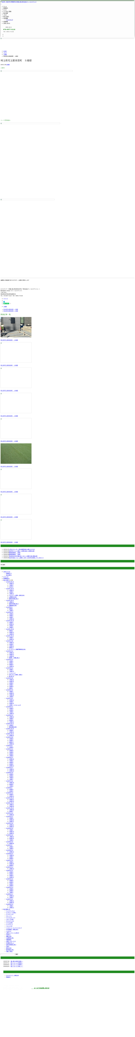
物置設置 (9, 939)
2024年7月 (9, 781)
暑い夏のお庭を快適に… (17, 961)
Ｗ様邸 (11, 720)
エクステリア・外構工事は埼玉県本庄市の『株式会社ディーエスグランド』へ (20, 1032)
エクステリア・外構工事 (12, 975)
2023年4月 (9, 668)
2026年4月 (9, 879)
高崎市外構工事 (13, 598)
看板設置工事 (13, 727)
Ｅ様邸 (11, 708)
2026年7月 (9, 899)
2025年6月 (9, 841)
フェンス (9, 926)
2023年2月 (9, 651)
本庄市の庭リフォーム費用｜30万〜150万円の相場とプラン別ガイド (26, 558)
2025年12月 (10, 808)
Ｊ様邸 (11, 836)
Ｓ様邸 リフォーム (15, 705)
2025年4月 (9, 828)
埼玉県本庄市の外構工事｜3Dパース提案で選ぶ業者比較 (23, 556)
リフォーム (12, 673)
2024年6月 (9, 772)
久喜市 (11, 587)
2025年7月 (9, 845)
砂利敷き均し (10, 943)
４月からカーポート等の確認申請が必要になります (22, 549)
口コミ (5, 10)
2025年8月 (9, 850)
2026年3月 (9, 870)
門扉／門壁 (9, 951)
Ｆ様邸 (11, 679)
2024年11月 (10, 728)
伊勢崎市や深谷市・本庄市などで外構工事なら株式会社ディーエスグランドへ (85, 991)
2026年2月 (9, 867)
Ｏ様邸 (11, 654)
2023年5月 (9, 678)
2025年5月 (9, 835)
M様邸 (11, 631)
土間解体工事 (13, 597)
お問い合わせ (6, 23)
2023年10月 (10, 620)
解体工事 (9, 948)
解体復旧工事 (10, 950)
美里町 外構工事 (14, 658)
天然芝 (8, 934)
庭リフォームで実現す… (17, 964)
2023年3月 (9, 659)
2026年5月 (9, 887)
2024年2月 (9, 745)
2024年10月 (10, 723)
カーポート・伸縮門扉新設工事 (17, 649)
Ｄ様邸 (11, 750)
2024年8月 (9, 787)
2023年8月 (9, 706)
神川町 (11, 676)
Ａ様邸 (11, 614)
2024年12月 (10, 733)
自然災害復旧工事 (11, 944)
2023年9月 (9, 715)
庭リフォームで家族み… (17, 963)
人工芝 (8, 931)
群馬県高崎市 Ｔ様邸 (14, 552)
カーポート (9, 914)
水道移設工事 (10, 938)
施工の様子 (6, 16)
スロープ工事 (10, 919)
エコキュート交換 (11, 912)
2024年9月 (9, 793)
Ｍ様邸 (11, 624)
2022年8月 (9, 607)
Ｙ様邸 (11, 593)
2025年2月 (9, 816)
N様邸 (11, 609)
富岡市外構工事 (13, 604)
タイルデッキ (10, 921)
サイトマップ (9, 20)
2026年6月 (9, 894)
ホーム (5, 6)
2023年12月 (10, 636)
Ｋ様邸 (11, 583)
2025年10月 (10, 798)
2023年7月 (9, 698)
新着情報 (6, 578)
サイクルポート (10, 917)
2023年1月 (9, 641)
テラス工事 (9, 923)
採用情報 (5, 21)
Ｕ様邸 (11, 725)
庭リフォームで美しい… (17, 966)
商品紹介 (9, 573)
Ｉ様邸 (11, 717)
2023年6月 (9, 690)
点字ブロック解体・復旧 (15, 674)
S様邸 (11, 688)
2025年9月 (9, 853)
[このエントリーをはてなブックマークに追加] (4, 302)
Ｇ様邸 (11, 590)
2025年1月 (9, 813)
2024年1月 (9, 737)
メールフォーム (5, 39)
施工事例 (9, 575)
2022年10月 (10, 582)
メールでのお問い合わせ (41, 988)
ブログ (5, 15)
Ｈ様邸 (11, 602)
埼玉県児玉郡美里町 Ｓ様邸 (9, 340)
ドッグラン (9, 924)
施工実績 (5, 13)
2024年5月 (9, 767)
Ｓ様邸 (8, 64)
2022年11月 (10, 588)
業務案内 (5, 8)
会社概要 (5, 18)
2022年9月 (9, 612)
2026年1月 (9, 860)
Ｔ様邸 (11, 585)
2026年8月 (9, 904)
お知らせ (6, 571)
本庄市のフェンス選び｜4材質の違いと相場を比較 (21, 551)
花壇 (7, 946)
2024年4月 (9, 757)
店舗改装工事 (13, 605)
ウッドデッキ (10, 911)
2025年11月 (10, 803)
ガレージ (9, 916)
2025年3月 (9, 823)
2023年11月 (10, 629)
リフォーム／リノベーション (14, 928)
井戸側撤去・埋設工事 (12, 929)
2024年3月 (9, 749)
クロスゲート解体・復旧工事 (17, 595)
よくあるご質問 (7, 11)
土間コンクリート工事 (12, 933)
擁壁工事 (9, 936)
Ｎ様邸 (11, 632)
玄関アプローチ (11, 941)
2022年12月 (10, 600)
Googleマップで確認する (7, 1021)
